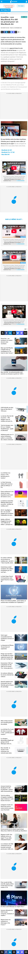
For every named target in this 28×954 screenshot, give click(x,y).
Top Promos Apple (8, 5)
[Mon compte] (26, 1)
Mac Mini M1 (6, 154)
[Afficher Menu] (1, 1)
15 (19, 32)
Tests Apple (21, 5)
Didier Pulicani (6, 27)
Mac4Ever (3, 13)
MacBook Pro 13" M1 (8, 152)
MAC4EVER (14, 1)
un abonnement (20, 180)
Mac (7, 13)
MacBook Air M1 (7, 150)
